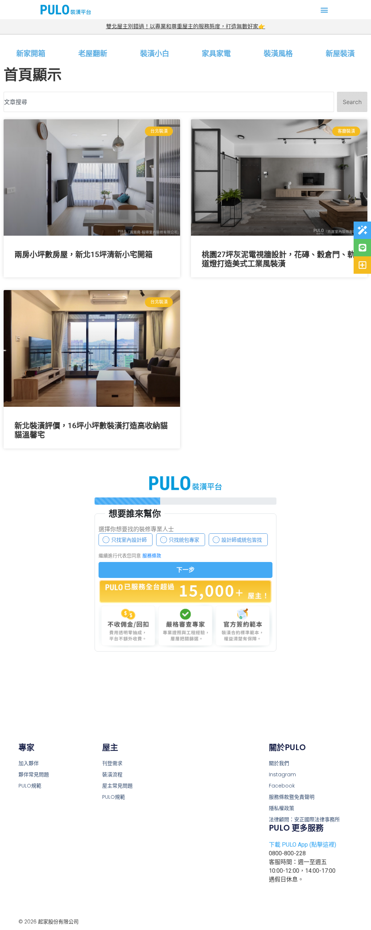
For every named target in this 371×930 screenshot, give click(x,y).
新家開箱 (30, 53)
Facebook (282, 785)
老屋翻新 (92, 53)
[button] (324, 10)
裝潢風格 (278, 53)
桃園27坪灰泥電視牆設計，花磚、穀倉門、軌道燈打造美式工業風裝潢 (278, 259)
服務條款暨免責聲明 (291, 797)
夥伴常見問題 (33, 774)
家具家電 (216, 53)
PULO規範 (113, 797)
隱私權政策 (281, 808)
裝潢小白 (154, 53)
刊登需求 (112, 763)
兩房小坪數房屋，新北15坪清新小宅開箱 (83, 254)
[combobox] (169, 102)
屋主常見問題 (117, 785)
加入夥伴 (28, 763)
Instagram (282, 774)
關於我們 (279, 763)
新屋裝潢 (340, 53)
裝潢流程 (112, 774)
